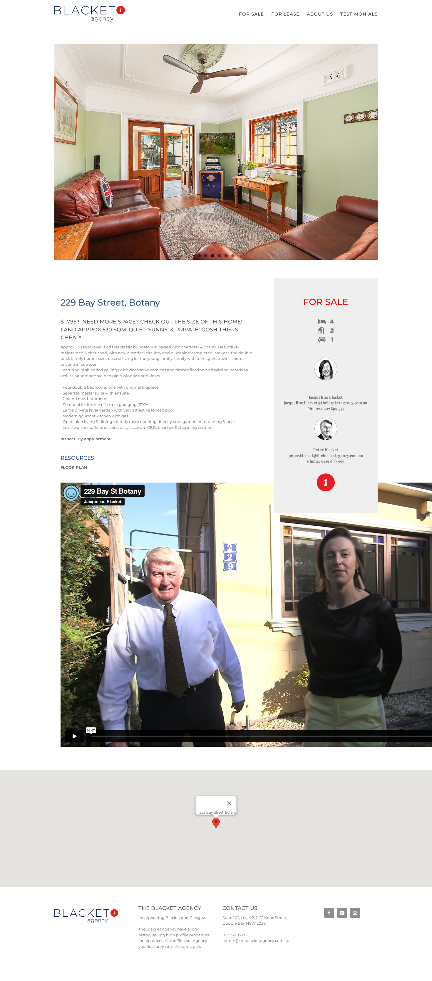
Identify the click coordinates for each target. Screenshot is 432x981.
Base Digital (332, 928)
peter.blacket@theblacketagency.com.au (326, 455)
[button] (216, 823)
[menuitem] (255, 14)
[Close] (229, 803)
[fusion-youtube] (342, 913)
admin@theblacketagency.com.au (255, 940)
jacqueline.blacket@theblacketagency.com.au (326, 402)
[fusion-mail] (355, 913)
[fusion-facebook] (329, 913)
